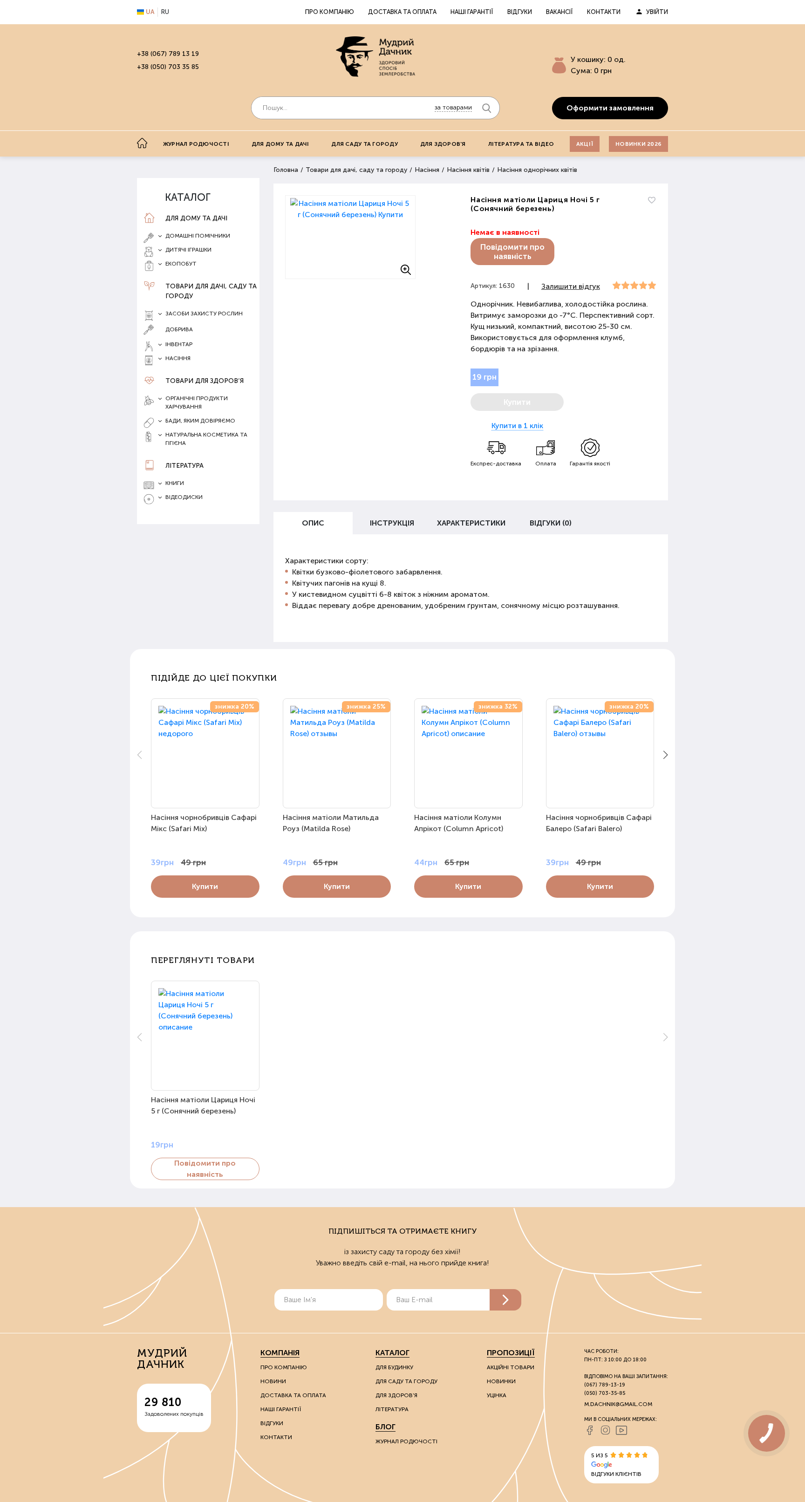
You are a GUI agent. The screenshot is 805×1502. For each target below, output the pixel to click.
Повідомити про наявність (512, 251)
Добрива (179, 329)
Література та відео (521, 144)
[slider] (634, 285)
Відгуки (519, 11)
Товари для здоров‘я (204, 381)
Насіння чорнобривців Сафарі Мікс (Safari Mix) (204, 823)
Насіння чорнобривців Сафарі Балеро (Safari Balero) (599, 823)
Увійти (657, 11)
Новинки (501, 1381)
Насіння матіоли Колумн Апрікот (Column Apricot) (458, 823)
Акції (584, 144)
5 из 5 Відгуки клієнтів (616, 1464)
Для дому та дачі (280, 144)
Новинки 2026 (638, 144)
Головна (285, 170)
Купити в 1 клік (517, 425)
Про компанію (329, 11)
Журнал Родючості (406, 1441)
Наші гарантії (471, 11)
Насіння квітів (468, 170)
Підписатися (505, 1300)
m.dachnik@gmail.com (618, 1404)
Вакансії (559, 11)
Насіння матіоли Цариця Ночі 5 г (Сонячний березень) (203, 1105)
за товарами (453, 107)
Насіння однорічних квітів (537, 170)
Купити (205, 886)
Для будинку (394, 1367)
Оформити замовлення (610, 107)
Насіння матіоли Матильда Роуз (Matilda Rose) (331, 823)
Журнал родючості (196, 144)
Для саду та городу (364, 144)
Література (184, 466)
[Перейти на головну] (375, 56)
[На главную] (142, 143)
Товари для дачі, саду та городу (211, 291)
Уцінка (496, 1395)
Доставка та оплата (402, 11)
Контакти (604, 11)
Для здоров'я (443, 144)
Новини (273, 1381)
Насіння (427, 170)
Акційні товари (510, 1367)
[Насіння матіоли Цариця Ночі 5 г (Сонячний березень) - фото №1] (350, 237)
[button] (665, 755)
